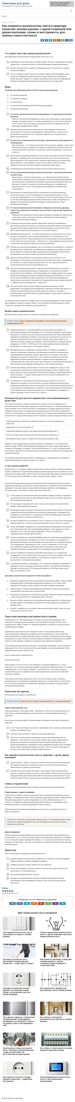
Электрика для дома (15, 3)
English (4, 16)
